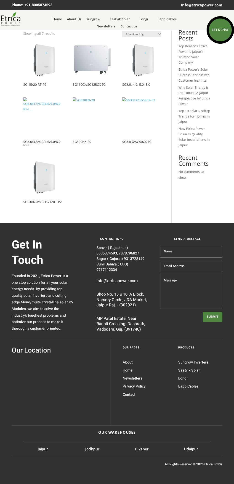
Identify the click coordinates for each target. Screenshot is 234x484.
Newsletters (106, 26)
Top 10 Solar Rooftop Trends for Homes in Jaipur (194, 116)
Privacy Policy (134, 386)
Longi (143, 19)
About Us (74, 19)
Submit (212, 316)
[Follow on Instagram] (26, 466)
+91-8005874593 (38, 5)
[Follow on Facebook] (36, 466)
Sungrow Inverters (193, 362)
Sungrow (93, 19)
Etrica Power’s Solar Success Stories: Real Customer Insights (194, 75)
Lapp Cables (167, 19)
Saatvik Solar (120, 19)
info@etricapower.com (201, 5)
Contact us (128, 26)
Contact (129, 394)
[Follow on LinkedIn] (16, 466)
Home (57, 19)
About (128, 362)
